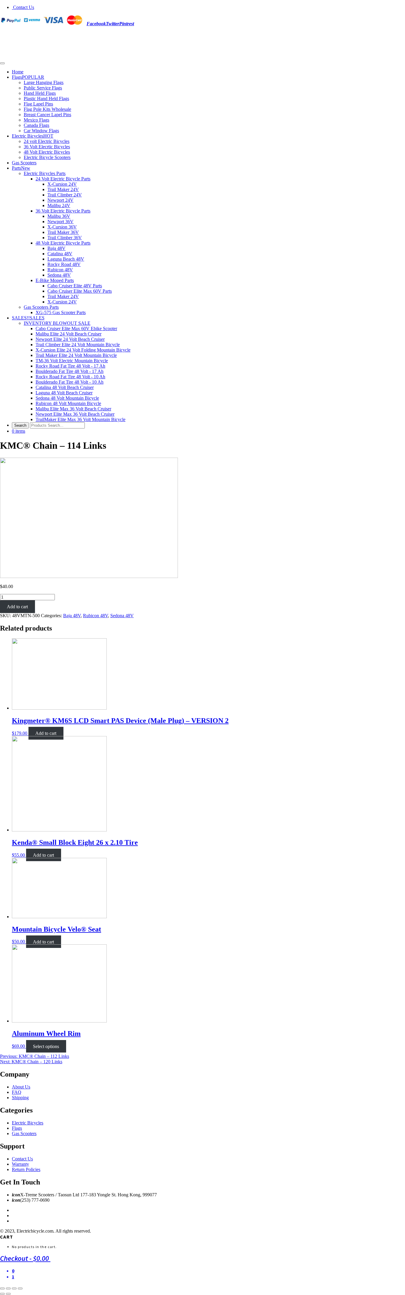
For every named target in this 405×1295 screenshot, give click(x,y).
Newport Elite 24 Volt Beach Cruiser (70, 339)
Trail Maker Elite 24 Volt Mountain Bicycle (76, 355)
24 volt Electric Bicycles (46, 141)
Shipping (20, 1097)
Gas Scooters (24, 162)
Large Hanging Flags (43, 82)
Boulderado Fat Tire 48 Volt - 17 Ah (69, 371)
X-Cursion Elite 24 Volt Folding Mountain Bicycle (83, 349)
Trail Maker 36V (63, 232)
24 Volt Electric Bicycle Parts (63, 178)
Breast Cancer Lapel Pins (47, 114)
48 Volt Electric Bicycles (47, 152)
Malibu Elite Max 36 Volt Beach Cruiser (73, 408)
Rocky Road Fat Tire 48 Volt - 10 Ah (70, 376)
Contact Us (23, 7)
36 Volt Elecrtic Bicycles (47, 146)
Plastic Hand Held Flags (46, 98)
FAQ (16, 1092)
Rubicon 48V (60, 269)
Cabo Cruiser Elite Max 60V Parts (79, 291)
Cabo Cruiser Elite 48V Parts (74, 285)
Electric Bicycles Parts (45, 173)
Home (17, 71)
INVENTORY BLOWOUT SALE (57, 323)
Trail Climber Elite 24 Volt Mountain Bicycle (78, 344)
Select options (46, 1046)
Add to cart (17, 606)
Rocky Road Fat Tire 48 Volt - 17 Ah (70, 365)
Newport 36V (60, 221)
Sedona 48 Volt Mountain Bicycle (67, 398)
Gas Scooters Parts (41, 307)
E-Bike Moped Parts (55, 280)
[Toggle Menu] (2, 63)
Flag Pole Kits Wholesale (47, 109)
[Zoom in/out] (20, 1288)
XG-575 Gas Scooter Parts (61, 312)
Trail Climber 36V (64, 237)
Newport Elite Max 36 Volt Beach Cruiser (75, 414)
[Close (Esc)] (2, 1288)
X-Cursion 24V (62, 184)
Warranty (20, 1164)
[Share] (8, 1288)
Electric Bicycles (32, 135)
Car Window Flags (41, 130)
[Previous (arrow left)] (2, 1294)
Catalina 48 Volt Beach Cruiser (65, 387)
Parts (21, 168)
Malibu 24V (58, 205)
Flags (28, 77)
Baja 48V (56, 248)
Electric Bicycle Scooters (47, 157)
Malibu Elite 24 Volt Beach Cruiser (68, 333)
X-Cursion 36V (62, 226)
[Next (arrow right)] (8, 1294)
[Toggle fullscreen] (14, 1288)
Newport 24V (60, 200)
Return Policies (26, 1169)
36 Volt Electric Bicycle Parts (63, 210)
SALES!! (28, 317)
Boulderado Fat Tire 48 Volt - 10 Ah (69, 382)
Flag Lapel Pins (38, 103)
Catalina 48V (59, 253)
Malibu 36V (58, 216)
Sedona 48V (59, 275)
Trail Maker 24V (63, 189)
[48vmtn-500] (89, 576)
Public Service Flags (43, 87)
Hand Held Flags (40, 93)
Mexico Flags (36, 119)
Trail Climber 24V (64, 194)
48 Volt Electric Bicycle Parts (63, 242)
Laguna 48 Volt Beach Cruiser (64, 392)
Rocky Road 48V (64, 264)
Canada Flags (36, 125)
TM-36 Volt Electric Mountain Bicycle (72, 360)
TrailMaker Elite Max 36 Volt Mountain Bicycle (80, 419)
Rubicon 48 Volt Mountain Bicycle (68, 403)
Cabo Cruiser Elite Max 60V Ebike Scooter (76, 328)
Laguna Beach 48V (65, 258)
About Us (21, 1086)
